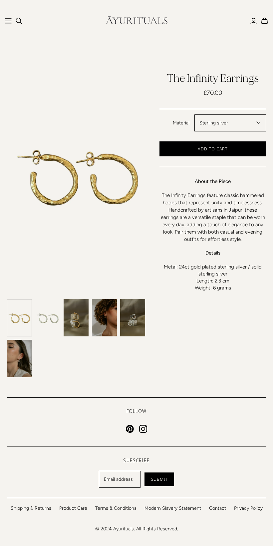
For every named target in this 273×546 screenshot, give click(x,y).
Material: (181, 123)
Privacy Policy (248, 508)
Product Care (73, 508)
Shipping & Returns (31, 508)
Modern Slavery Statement (172, 508)
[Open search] (19, 21)
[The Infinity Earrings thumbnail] (19, 318)
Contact (217, 508)
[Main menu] (8, 21)
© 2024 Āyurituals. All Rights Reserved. (136, 529)
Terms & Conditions (115, 508)
